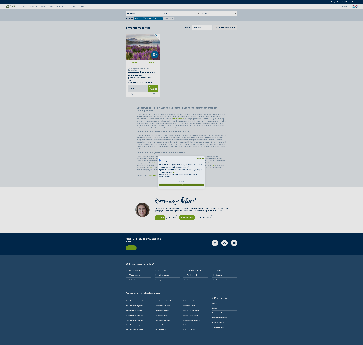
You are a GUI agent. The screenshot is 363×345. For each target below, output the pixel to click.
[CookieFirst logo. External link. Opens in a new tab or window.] (160, 160)
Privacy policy (200, 158)
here (174, 172)
